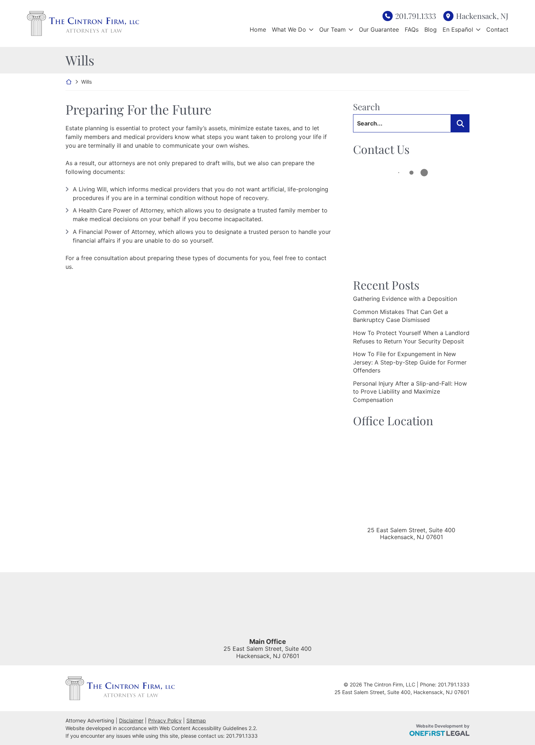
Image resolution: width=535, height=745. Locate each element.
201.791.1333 (415, 16)
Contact (497, 29)
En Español (458, 29)
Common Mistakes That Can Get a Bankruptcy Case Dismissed (400, 315)
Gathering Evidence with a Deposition (405, 298)
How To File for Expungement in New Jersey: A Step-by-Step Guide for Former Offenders (410, 362)
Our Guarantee (379, 29)
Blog (430, 29)
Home (258, 29)
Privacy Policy (165, 720)
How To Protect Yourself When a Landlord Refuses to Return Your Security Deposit (411, 336)
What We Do (289, 29)
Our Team (332, 29)
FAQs (412, 29)
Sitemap (196, 720)
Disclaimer (131, 720)
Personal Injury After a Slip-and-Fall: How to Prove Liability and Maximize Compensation (410, 391)
